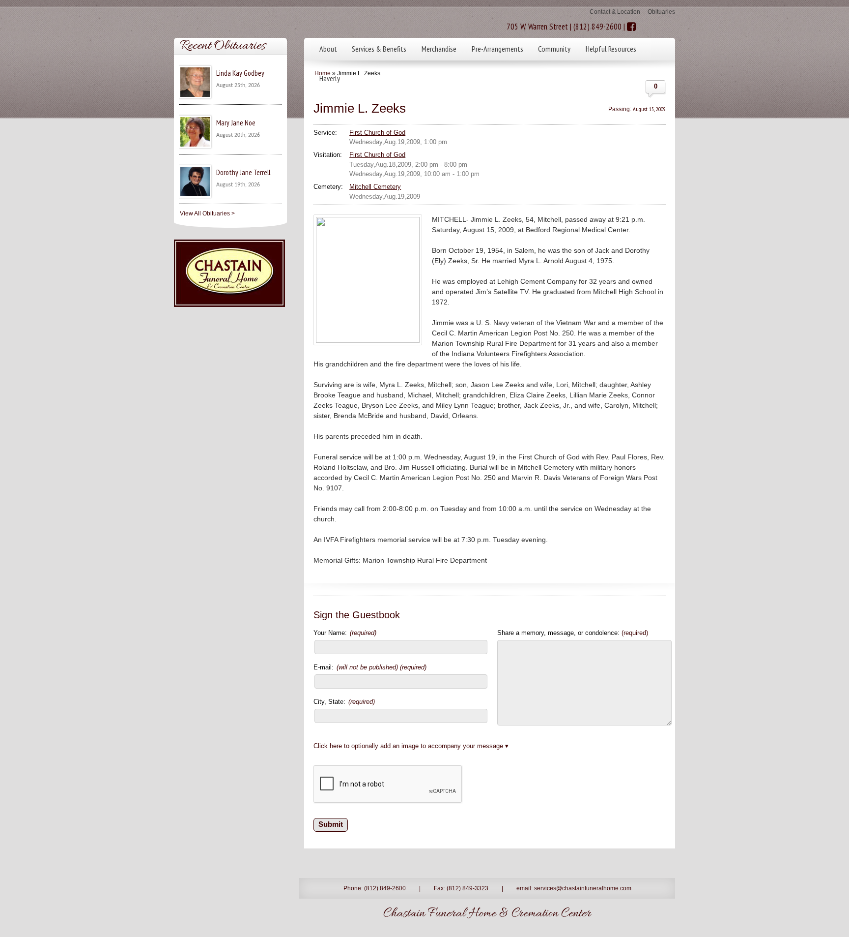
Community (554, 49)
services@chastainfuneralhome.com (582, 888)
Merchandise (439, 49)
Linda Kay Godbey (240, 73)
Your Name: (344, 632)
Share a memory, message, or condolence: (572, 632)
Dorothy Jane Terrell (243, 172)
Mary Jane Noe (235, 122)
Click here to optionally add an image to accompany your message (408, 746)
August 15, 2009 (649, 109)
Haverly (329, 78)
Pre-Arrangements (497, 49)
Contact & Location (615, 11)
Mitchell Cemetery (375, 186)
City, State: (344, 701)
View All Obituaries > (207, 213)
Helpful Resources (611, 49)
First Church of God (377, 132)
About (328, 49)
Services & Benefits (379, 49)
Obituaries (661, 11)
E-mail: (369, 667)
